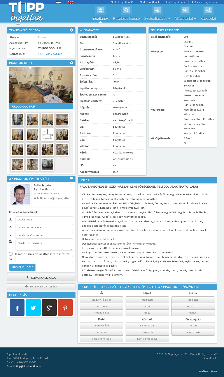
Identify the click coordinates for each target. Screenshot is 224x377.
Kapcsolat (208, 18)
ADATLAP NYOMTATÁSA (42, 286)
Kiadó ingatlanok (175, 2)
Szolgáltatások (155, 18)
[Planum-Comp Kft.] (208, 370)
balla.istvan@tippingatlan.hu (55, 198)
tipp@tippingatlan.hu (29, 366)
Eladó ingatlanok (149, 2)
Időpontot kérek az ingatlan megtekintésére (41, 253)
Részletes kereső (126, 18)
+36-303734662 (50, 54)
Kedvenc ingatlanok (205, 2)
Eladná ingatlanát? (122, 2)
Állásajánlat (184, 18)
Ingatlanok (100, 18)
